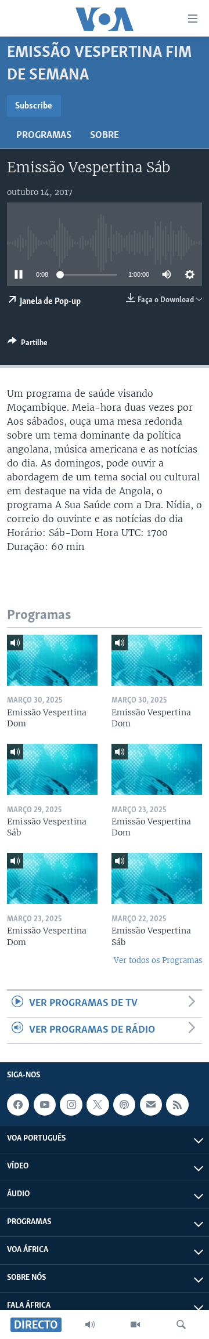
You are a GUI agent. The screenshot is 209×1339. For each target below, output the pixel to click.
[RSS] (177, 1105)
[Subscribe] (151, 1105)
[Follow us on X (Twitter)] (98, 1105)
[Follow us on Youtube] (45, 1105)
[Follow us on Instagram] (71, 1105)
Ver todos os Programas (158, 960)
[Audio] (90, 1324)
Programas (43, 136)
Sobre (104, 136)
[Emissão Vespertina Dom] (52, 660)
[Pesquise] (181, 1324)
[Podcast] (124, 1105)
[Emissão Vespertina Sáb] (52, 769)
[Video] (135, 1324)
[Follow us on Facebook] (18, 1105)
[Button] (28, 345)
